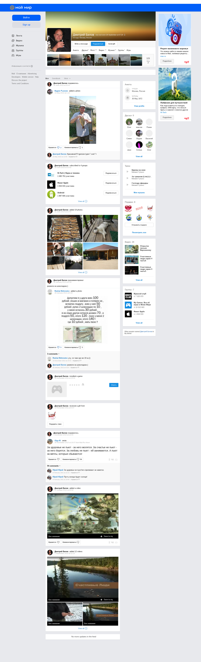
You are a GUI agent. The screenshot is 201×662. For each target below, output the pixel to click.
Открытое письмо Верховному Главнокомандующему (150, 249)
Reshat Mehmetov (62, 291)
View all (81, 272)
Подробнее (167, 61)
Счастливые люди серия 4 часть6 (146, 259)
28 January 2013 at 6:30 (64, 293)
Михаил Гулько (138, 172)
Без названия (54, 536)
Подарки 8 (130, 202)
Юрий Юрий (58, 470)
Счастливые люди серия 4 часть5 (146, 269)
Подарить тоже (55, 424)
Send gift (111, 44)
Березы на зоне (138, 170)
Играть (113, 385)
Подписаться (111, 173)
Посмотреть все (139, 233)
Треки (127, 166)
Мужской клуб (140, 294)
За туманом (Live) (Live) (142, 177)
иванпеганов (129, 150)
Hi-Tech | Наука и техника (68, 173)
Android (60, 193)
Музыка (111, 50)
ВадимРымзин (139, 139)
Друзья (84, 50)
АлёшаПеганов (139, 150)
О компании (21, 74)
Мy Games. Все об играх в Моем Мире (142, 304)
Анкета (76, 50)
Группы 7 (129, 289)
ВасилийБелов (149, 139)
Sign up (26, 24)
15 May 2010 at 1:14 (62, 93)
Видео (102, 50)
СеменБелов (129, 139)
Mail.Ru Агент (84, 443)
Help (37, 77)
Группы (120, 50)
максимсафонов (139, 127)
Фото (93, 50)
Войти (26, 17)
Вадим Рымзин (61, 91)
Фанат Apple (62, 183)
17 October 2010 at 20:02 (64, 490)
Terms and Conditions (20, 83)
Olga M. (58, 441)
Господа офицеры (140, 183)
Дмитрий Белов (59, 154)
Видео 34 (129, 242)
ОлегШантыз (149, 150)
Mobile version (28, 77)
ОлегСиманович (129, 127)
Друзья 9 (129, 115)
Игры (129, 50)
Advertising (32, 74)
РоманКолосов (149, 127)
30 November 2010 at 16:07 (65, 443)
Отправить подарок (139, 225)
